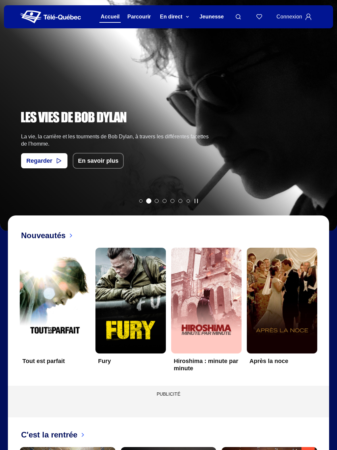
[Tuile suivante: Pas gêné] (327, 124)
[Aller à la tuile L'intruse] (180, 201)
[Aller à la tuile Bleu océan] (164, 201)
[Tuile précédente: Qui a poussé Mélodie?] (9, 124)
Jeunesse (211, 16)
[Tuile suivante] (322, 315)
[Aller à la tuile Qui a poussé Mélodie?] (140, 201)
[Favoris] (259, 17)
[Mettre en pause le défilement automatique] (196, 201)
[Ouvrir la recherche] (238, 17)
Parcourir (139, 16)
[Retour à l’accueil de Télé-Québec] (50, 17)
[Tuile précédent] (14, 315)
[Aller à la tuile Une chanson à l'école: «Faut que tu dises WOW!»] (188, 201)
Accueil (110, 16)
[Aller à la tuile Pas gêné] (156, 201)
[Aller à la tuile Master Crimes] (172, 201)
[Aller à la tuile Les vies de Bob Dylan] (148, 201)
